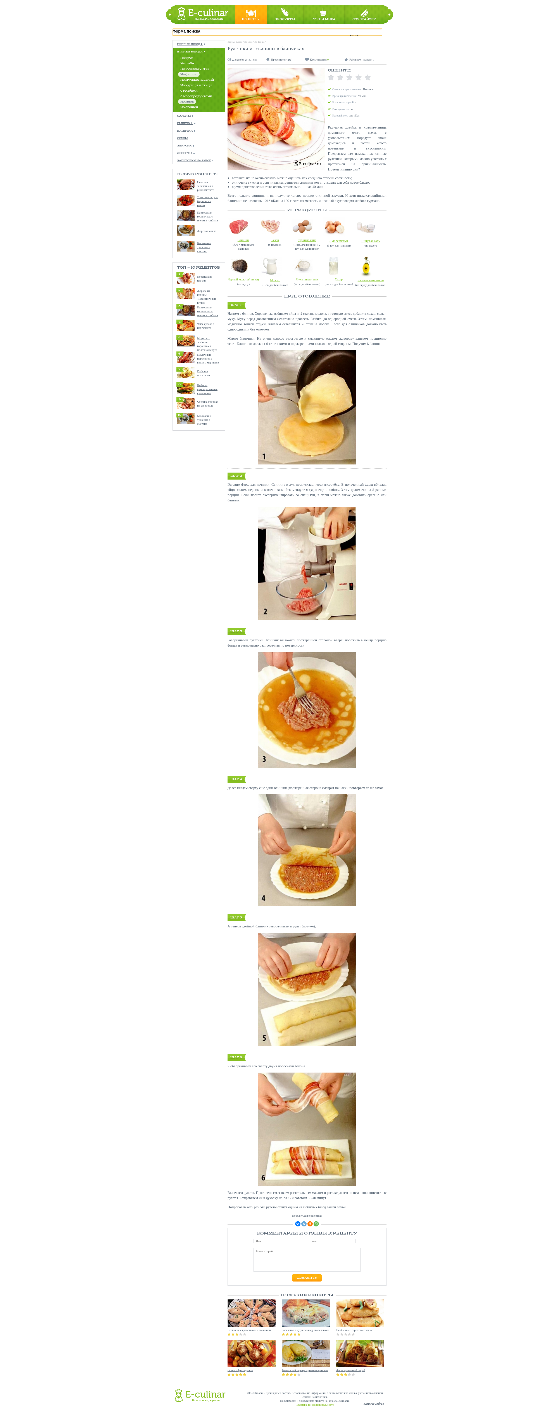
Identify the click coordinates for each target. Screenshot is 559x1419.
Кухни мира (323, 19)
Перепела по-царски (205, 278)
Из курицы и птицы (196, 85)
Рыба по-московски (203, 373)
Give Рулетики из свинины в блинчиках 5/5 (368, 78)
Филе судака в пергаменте (205, 326)
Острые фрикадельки (240, 1370)
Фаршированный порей (350, 1370)
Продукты (284, 19)
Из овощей (189, 107)
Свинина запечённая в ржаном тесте (205, 186)
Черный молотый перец (243, 279)
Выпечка (185, 123)
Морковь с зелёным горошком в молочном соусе (207, 344)
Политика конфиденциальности (315, 1405)
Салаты (184, 116)
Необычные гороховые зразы (354, 1330)
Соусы (182, 138)
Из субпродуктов (194, 69)
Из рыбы (187, 63)
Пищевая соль (370, 241)
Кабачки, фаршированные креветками (207, 389)
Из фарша (188, 74)
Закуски (184, 145)
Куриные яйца (307, 240)
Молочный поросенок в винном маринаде (208, 358)
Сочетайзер (364, 19)
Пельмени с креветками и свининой (249, 1330)
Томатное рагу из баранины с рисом (207, 201)
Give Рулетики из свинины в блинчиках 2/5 (340, 78)
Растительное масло (371, 280)
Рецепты (251, 19)
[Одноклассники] (310, 1223)
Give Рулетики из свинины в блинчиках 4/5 (358, 78)
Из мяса (187, 101)
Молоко (275, 280)
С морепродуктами (196, 96)
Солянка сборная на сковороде (207, 403)
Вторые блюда (190, 51)
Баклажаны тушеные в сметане (204, 247)
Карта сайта (374, 1403)
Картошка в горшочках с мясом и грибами (207, 216)
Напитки (185, 131)
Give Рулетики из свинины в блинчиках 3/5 (349, 78)
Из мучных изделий (197, 79)
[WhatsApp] (316, 1223)
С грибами (189, 90)
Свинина (243, 240)
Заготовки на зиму (194, 160)
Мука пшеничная (307, 279)
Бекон (275, 240)
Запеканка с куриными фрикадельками (305, 1330)
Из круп (186, 58)
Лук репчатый (339, 241)
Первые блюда (190, 44)
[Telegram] (304, 1223)
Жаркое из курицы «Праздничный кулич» (206, 296)
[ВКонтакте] (297, 1223)
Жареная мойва (206, 231)
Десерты (184, 153)
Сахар (339, 279)
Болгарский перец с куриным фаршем (305, 1370)
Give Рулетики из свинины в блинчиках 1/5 (331, 78)
